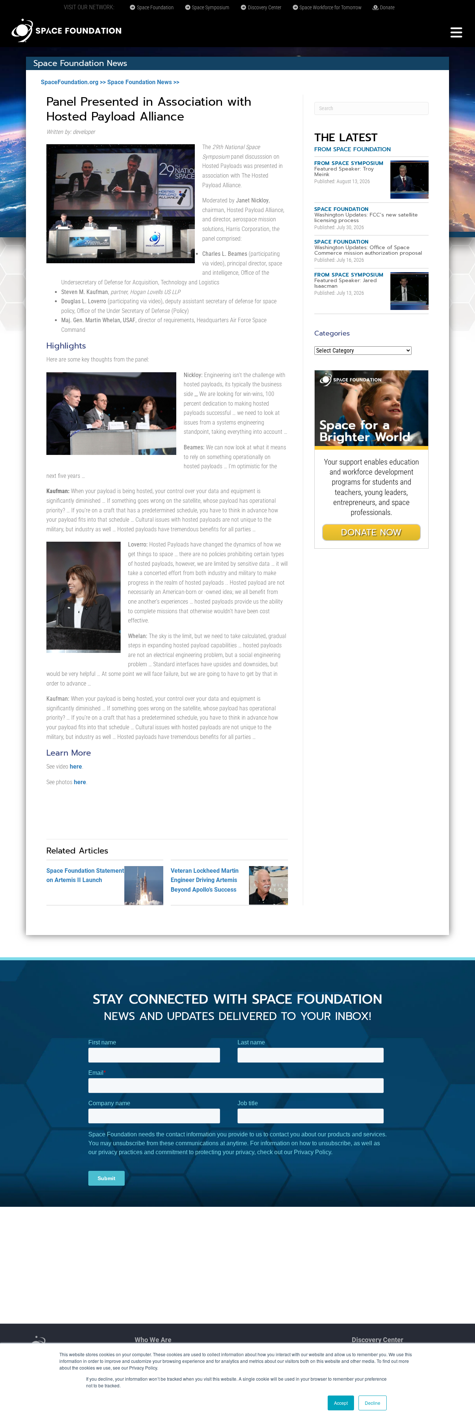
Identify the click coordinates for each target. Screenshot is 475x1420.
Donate (386, 7)
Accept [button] (341, 1403)
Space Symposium (210, 7)
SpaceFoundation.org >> (73, 82)
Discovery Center (264, 7)
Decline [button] (372, 1403)
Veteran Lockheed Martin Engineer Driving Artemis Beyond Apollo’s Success (205, 880)
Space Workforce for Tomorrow (329, 7)
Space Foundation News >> (143, 82)
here (76, 766)
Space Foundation (155, 7)
